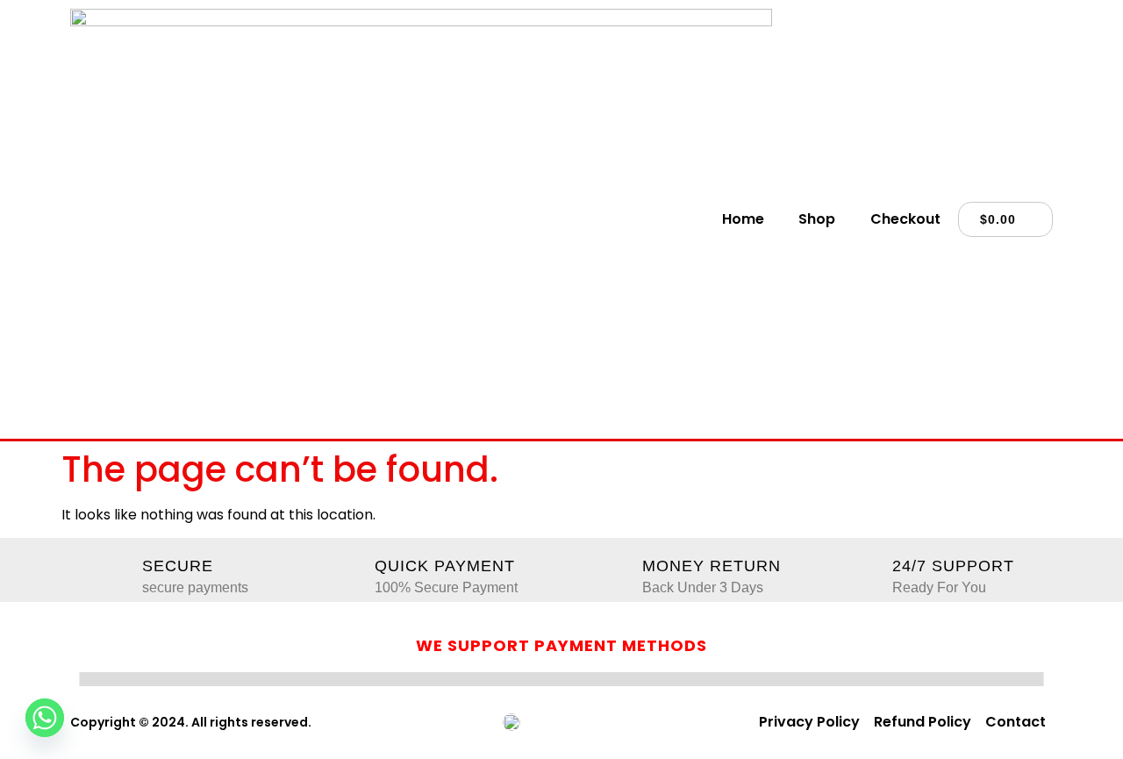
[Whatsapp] (44, 717)
